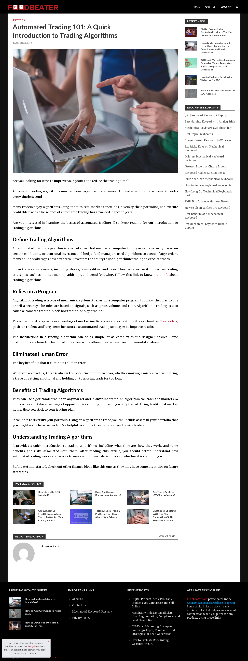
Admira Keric (23, 42)
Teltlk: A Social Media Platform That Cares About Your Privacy (107, 514)
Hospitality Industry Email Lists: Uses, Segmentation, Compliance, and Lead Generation (215, 47)
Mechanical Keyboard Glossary (92, 611)
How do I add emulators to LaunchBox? (40, 600)
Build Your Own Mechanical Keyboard (209, 179)
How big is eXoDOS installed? (49, 494)
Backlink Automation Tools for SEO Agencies (217, 92)
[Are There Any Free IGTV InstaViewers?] (138, 497)
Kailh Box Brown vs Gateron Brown (207, 201)
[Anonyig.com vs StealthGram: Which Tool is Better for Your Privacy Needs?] (24, 516)
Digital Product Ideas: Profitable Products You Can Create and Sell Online (216, 32)
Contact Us (79, 605)
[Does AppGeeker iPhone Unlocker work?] (81, 497)
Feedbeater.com (197, 599)
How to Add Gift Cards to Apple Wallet (43, 612)
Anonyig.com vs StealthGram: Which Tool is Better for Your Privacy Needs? (50, 515)
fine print (32, 646)
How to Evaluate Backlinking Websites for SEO (216, 79)
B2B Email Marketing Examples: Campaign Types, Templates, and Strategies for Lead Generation (218, 64)
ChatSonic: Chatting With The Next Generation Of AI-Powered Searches (164, 515)
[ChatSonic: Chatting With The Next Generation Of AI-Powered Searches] (138, 516)
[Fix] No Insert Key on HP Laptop (206, 115)
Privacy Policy (81, 617)
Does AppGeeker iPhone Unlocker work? (108, 494)
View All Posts (167, 536)
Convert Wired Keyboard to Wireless (208, 140)
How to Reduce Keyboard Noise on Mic (209, 185)
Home (197, 6)
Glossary (226, 6)
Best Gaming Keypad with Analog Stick (210, 121)
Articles (19, 20)
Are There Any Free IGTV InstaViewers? (164, 494)
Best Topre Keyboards (199, 134)
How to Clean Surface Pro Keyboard (207, 207)
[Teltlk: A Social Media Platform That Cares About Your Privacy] (81, 516)
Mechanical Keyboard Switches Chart (208, 127)
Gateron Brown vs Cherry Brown (205, 166)
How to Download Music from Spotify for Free (42, 624)
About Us (210, 6)
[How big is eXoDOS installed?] (24, 497)
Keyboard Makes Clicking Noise (205, 172)
